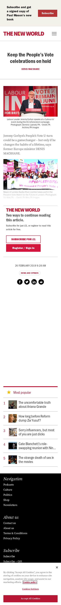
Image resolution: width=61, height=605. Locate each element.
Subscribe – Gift (12, 561)
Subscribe (48, 13)
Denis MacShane (30, 69)
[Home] (23, 34)
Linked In (34, 282)
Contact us (9, 523)
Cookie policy (30, 582)
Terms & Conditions (15, 533)
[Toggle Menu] (54, 33)
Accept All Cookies (30, 598)
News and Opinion (29, 273)
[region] (30, 584)
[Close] (57, 567)
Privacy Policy (11, 538)
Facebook (20, 282)
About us (8, 528)
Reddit (41, 282)
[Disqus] (30, 332)
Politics (7, 495)
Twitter (27, 282)
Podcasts (8, 484)
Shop (6, 500)
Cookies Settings (30, 589)
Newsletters (10, 505)
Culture (7, 489)
